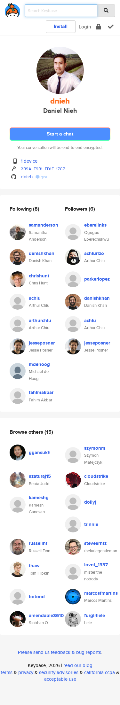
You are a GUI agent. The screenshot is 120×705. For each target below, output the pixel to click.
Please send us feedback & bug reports (59, 652)
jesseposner (42, 342)
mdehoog (39, 364)
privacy (25, 672)
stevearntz (95, 543)
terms (6, 672)
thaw (34, 565)
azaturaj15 (40, 476)
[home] (12, 8)
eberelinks (95, 225)
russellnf (38, 543)
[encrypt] (98, 27)
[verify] (111, 27)
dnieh (27, 176)
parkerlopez (97, 279)
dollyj (90, 502)
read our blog (77, 665)
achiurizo (94, 253)
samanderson (43, 225)
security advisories (58, 672)
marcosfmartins (101, 593)
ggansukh (40, 452)
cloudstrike (96, 476)
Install (61, 26)
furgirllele (94, 615)
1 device (29, 161)
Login (85, 26)
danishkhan (41, 253)
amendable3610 (46, 615)
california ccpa (99, 672)
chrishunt (39, 275)
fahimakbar (41, 392)
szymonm (94, 448)
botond (37, 596)
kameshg (39, 497)
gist (43, 177)
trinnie (91, 524)
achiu (35, 298)
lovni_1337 (96, 564)
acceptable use (60, 679)
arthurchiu (40, 320)
